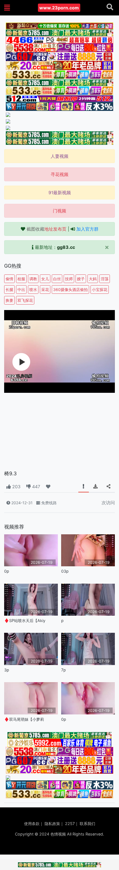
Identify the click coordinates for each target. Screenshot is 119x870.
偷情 (9, 278)
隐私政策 (52, 823)
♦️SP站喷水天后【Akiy (24, 620)
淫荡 (104, 278)
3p (6, 670)
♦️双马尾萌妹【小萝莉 (24, 719)
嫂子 (81, 278)
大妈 (93, 278)
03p (65, 571)
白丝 (57, 278)
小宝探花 (99, 289)
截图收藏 (46, 229)
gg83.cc (66, 247)
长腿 (9, 289)
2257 (70, 823)
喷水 (33, 289)
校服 (21, 278)
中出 (21, 289)
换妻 (9, 300)
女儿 (45, 278)
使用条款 (32, 823)
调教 (33, 278)
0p (6, 571)
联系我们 (87, 823)
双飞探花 (25, 300)
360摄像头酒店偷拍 (70, 289)
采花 (45, 289)
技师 (69, 278)
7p (63, 670)
